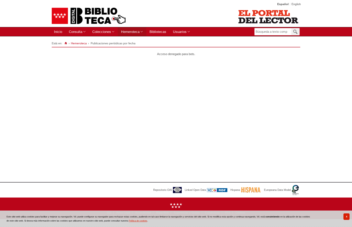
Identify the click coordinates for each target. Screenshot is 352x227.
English (296, 4)
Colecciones (101, 32)
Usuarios (180, 32)
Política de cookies (138, 220)
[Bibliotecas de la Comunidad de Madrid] (268, 17)
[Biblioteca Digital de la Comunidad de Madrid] (88, 16)
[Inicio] (65, 43)
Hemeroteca (130, 32)
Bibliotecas (158, 32)
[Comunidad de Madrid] (176, 207)
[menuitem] (59, 31)
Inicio (58, 32)
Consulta (75, 32)
